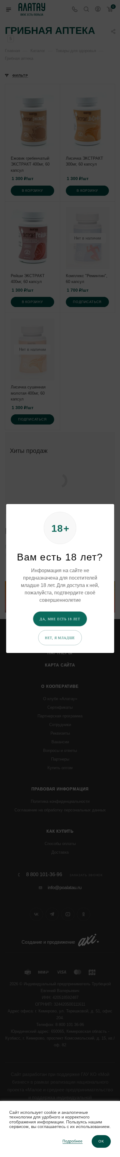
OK (101, 1141)
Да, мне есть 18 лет (60, 619)
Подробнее (72, 1141)
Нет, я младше (60, 638)
